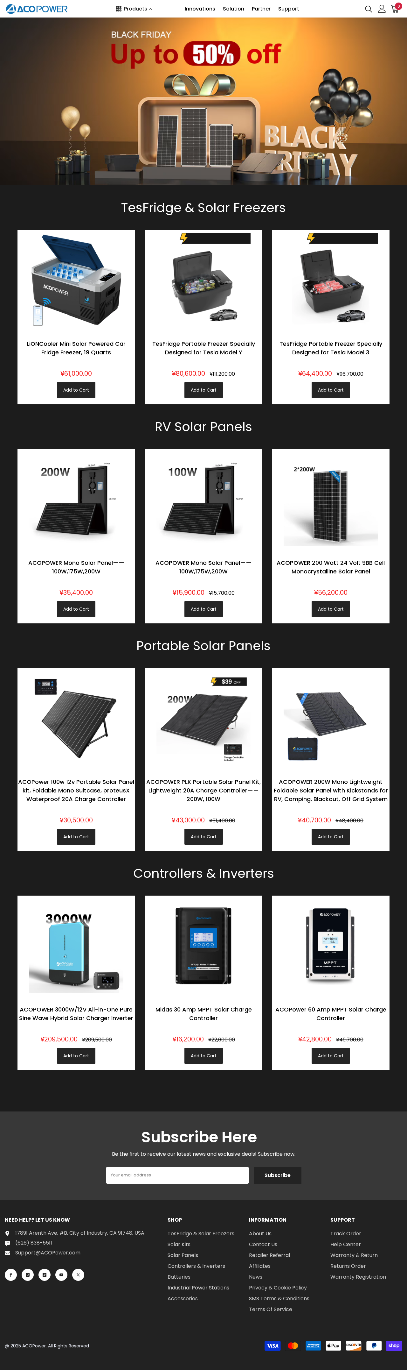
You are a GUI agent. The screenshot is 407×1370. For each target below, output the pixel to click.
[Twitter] (78, 1275)
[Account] (382, 9)
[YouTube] (61, 1275)
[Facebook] (11, 1275)
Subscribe (278, 1175)
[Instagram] (28, 1275)
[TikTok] (44, 1275)
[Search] (368, 9)
